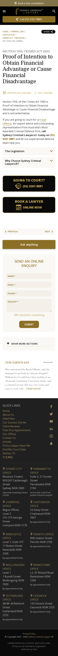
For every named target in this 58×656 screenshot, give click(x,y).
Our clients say (17, 362)
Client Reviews (11, 426)
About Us (8, 415)
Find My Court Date (14, 449)
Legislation (9, 34)
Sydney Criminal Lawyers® (40, 636)
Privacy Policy (29, 633)
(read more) (33, 388)
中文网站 (8, 457)
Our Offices (9, 434)
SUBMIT (29, 324)
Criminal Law (17, 31)
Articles (7, 441)
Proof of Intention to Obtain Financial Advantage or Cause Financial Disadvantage (28, 67)
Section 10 (9, 453)
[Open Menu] (4, 11)
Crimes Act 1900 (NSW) (14, 38)
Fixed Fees (9, 418)
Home (5, 31)
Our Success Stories (14, 422)
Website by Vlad (29, 649)
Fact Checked (45, 93)
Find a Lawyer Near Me (16, 445)
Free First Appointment (16, 430)
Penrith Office (43, 534)
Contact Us (9, 438)
